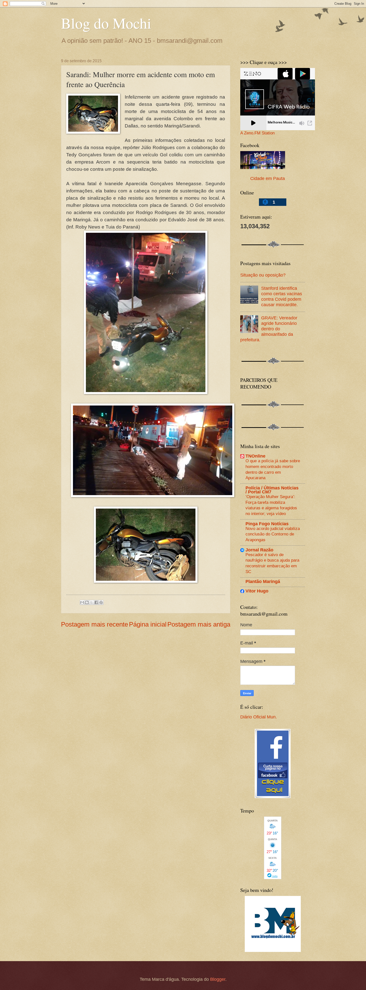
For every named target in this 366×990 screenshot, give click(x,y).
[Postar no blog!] (86, 602)
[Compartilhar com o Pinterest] (101, 602)
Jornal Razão (259, 549)
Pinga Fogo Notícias (267, 523)
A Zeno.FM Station (257, 133)
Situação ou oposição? (263, 275)
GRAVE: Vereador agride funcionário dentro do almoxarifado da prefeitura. (268, 328)
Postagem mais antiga (198, 624)
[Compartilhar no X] (91, 602)
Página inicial (148, 624)
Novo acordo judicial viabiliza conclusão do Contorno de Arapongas (272, 534)
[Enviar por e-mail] (82, 602)
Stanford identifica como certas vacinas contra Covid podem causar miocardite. (281, 296)
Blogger (217, 979)
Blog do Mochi (106, 23)
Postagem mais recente (94, 624)
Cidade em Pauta (267, 178)
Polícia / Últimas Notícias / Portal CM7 (272, 489)
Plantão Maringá (262, 581)
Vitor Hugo (256, 590)
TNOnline (255, 456)
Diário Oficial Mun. (258, 716)
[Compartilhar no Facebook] (96, 602)
